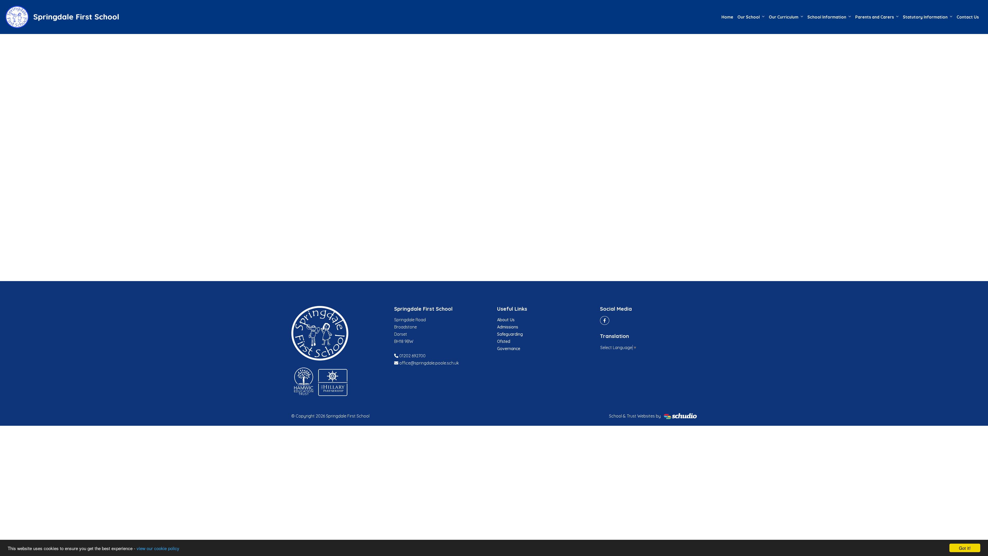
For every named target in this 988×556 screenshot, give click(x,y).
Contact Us (968, 17)
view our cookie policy (158, 548)
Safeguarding (510, 334)
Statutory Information (925, 17)
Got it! (965, 548)
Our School (748, 17)
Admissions (507, 326)
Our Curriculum (783, 17)
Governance (508, 348)
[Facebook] (604, 320)
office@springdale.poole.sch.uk (429, 363)
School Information (826, 17)
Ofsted (503, 341)
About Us (506, 319)
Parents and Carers (874, 17)
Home (727, 17)
